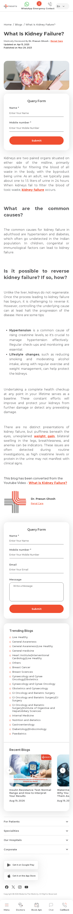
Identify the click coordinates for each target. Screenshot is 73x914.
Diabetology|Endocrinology (29, 729)
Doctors (20, 910)
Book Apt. (36, 910)
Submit (37, 140)
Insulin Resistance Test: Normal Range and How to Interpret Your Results (30, 792)
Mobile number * (20, 122)
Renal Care (57, 41)
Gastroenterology (23, 724)
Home (8, 24)
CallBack (64, 910)
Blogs (18, 24)
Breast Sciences (22, 671)
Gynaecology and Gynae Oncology (33, 683)
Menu (7, 910)
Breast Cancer (21, 667)
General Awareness (24, 641)
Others (16, 662)
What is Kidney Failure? (48, 483)
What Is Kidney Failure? (40, 24)
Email (13, 564)
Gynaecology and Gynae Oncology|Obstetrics (27, 678)
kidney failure (33, 190)
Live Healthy (20, 637)
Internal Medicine (23, 715)
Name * (14, 107)
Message (15, 579)
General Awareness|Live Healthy (32, 646)
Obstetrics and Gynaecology (30, 688)
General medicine (23, 650)
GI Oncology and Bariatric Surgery (33, 692)
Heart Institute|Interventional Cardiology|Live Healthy (30, 657)
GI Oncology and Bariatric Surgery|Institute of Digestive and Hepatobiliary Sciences (33, 707)
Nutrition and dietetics (26, 719)
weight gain (44, 436)
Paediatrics (19, 733)
